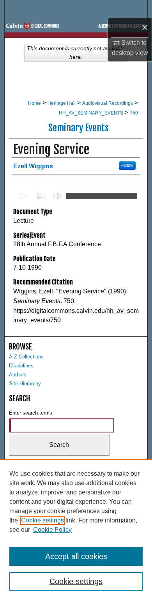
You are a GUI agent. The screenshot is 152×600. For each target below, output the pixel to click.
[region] (76, 529)
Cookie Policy (52, 529)
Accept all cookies (76, 556)
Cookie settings (42, 520)
